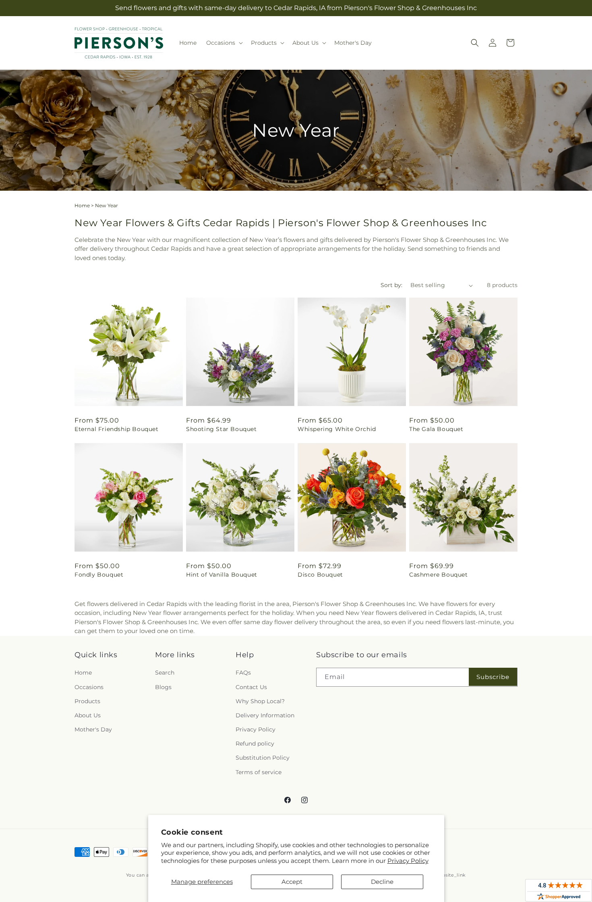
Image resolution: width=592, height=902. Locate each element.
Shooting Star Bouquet (221, 429)
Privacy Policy (407, 861)
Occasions (89, 687)
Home (82, 205)
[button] (223, 42)
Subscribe (492, 677)
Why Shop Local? (260, 701)
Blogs (163, 687)
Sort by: (391, 285)
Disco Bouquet (320, 574)
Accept (292, 881)
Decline (382, 881)
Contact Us (251, 687)
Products (87, 701)
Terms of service (259, 772)
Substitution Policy (263, 757)
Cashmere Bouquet (438, 574)
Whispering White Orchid (337, 429)
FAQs (243, 672)
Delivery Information (265, 715)
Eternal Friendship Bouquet (117, 429)
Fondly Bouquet (99, 574)
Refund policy (255, 743)
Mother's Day (93, 729)
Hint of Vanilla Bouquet (221, 574)
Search (164, 672)
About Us (88, 715)
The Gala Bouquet (436, 429)
